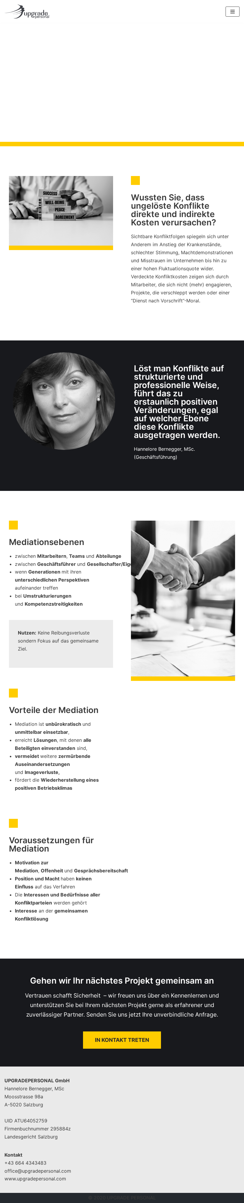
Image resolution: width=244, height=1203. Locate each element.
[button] (122, 1040)
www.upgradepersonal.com (35, 1179)
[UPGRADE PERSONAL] (26, 11)
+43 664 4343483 (25, 1163)
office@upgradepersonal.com (37, 1171)
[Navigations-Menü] (233, 12)
